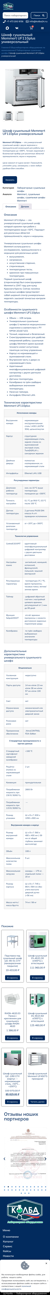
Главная (5, 47)
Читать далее (38, 1101)
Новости (8, 1256)
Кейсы (7, 1251)
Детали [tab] (25, 206)
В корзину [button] (12, 977)
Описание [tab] (10, 206)
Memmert (22, 194)
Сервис (7, 1246)
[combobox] (15, 15)
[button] (42, 28)
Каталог (8, 1241)
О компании (11, 1236)
